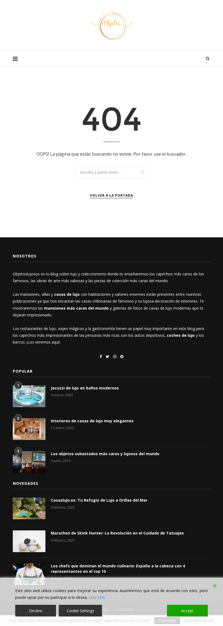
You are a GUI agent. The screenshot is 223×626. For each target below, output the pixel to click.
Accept (187, 610)
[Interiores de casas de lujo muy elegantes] (29, 429)
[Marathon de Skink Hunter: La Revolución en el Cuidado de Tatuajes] (29, 541)
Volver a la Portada (111, 195)
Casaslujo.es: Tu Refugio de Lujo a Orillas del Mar (99, 500)
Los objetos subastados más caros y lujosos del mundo (105, 453)
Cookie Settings (80, 610)
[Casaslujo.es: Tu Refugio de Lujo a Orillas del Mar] (29, 508)
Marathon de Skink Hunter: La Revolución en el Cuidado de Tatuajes (117, 533)
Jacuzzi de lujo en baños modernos (85, 388)
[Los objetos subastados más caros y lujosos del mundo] (29, 462)
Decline (35, 610)
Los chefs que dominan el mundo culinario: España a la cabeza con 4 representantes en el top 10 (118, 568)
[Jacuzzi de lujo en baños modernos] (29, 396)
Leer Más (97, 597)
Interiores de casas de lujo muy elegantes (92, 420)
